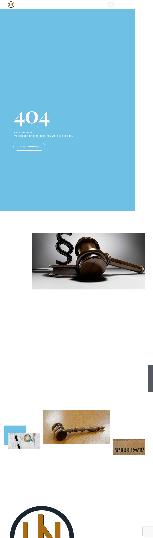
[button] (111, 4)
